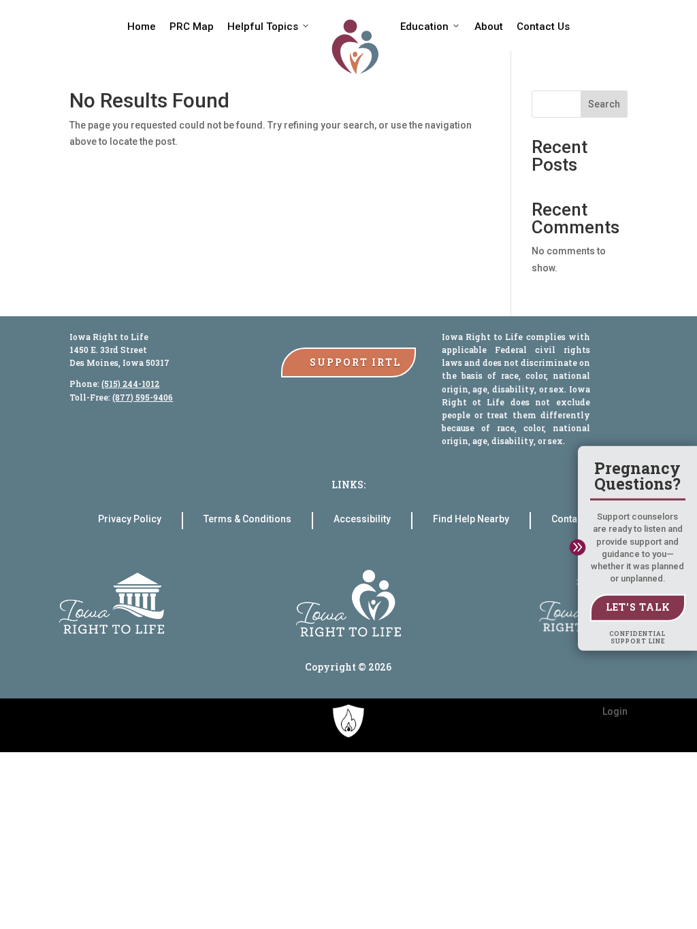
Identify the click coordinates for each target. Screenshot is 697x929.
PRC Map (191, 26)
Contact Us (543, 26)
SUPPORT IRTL (355, 362)
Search (604, 104)
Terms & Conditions (247, 519)
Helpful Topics (262, 26)
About (488, 26)
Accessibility (362, 519)
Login (615, 711)
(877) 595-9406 (142, 397)
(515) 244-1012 (130, 383)
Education (424, 26)
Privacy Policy (129, 519)
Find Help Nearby (471, 519)
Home (141, 26)
